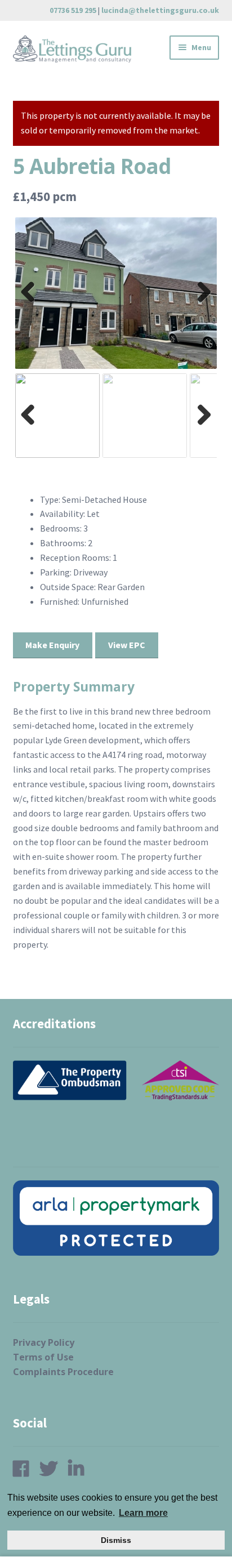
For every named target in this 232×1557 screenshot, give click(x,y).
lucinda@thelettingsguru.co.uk (160, 10)
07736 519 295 (73, 10)
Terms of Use (43, 1357)
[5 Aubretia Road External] (116, 293)
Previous (31, 303)
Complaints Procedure (63, 1372)
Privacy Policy (43, 1342)
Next (201, 303)
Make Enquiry (52, 644)
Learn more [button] (143, 1513)
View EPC (126, 644)
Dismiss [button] (116, 1540)
